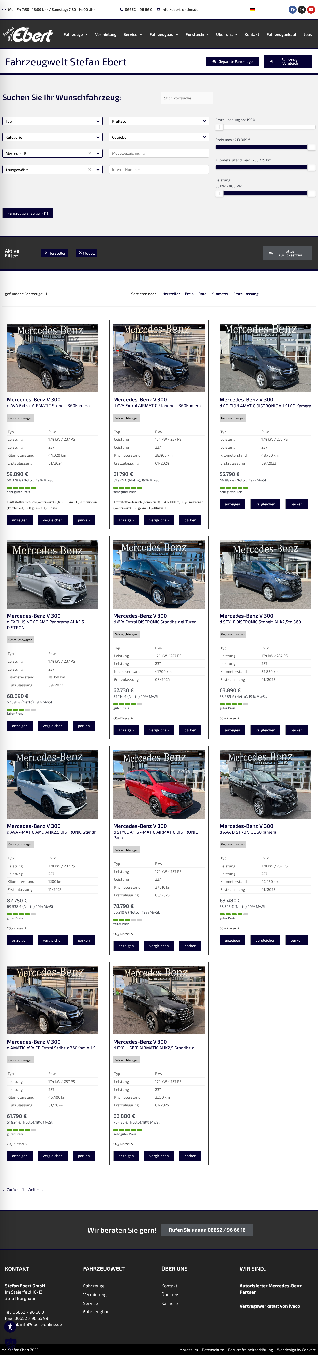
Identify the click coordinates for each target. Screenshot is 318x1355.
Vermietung (105, 34)
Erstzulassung (246, 293)
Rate (202, 293)
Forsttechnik (197, 34)
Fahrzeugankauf (281, 34)
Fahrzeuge (73, 34)
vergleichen (53, 520)
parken (84, 520)
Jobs (308, 34)
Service (130, 34)
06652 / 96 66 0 (28, 1312)
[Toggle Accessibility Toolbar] (10, 1326)
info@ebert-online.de (41, 1324)
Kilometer (219, 293)
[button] (98, 121)
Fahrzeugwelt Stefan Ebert (65, 61)
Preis (189, 293)
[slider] (219, 127)
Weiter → (35, 1189)
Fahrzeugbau (161, 34)
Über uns (224, 34)
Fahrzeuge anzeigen (28, 213)
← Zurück (10, 1189)
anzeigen (20, 520)
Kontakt (252, 34)
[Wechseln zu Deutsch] (252, 9)
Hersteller (171, 293)
